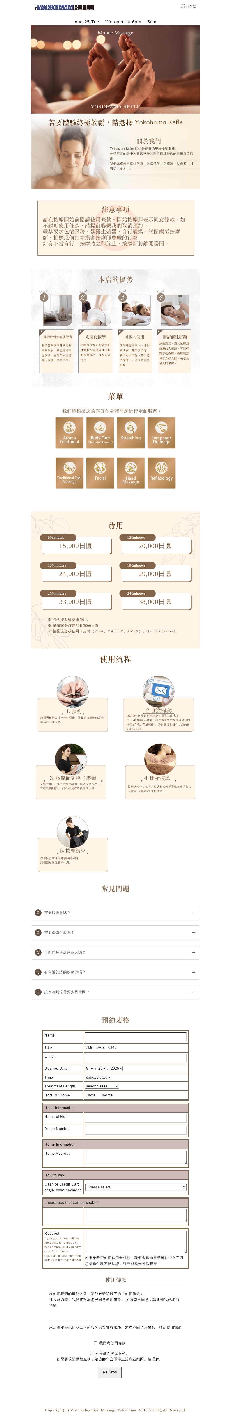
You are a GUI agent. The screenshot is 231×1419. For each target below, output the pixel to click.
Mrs (102, 1047)
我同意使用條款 (112, 1343)
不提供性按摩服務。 (110, 1356)
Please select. (99, 1187)
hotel (92, 1095)
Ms (113, 1047)
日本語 (191, 6)
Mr (90, 1047)
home (108, 1095)
